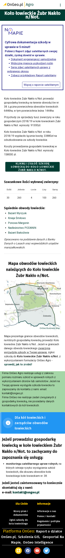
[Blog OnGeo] (18, 550)
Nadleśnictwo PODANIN (22, 227)
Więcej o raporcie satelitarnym (41, 84)
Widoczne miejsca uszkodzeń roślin (32, 63)
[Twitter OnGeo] (46, 550)
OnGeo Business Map (50, 328)
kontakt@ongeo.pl (26, 492)
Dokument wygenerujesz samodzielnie (33, 59)
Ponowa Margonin (18, 223)
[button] (60, 5)
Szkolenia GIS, (29, 537)
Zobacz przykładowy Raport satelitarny (33, 75)
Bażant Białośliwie (18, 232)
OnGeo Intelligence (38, 542)
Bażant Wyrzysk (17, 213)
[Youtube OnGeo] (37, 550)
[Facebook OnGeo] (27, 550)
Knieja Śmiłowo (17, 218)
